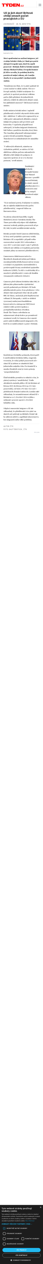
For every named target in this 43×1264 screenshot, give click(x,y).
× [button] (40, 1207)
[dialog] (21, 1234)
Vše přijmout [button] (22, 1250)
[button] (21, 1224)
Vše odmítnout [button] (21, 1255)
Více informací (30, 1221)
